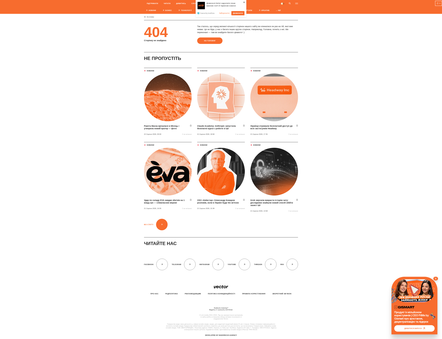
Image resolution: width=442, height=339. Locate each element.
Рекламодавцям (193, 294)
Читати (167, 3)
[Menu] (296, 3)
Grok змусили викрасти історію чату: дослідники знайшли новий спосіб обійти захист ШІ (271, 202)
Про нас (154, 294)
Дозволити (238, 13)
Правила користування (253, 294)
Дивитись (181, 3)
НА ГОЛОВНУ (210, 41)
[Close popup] (435, 278)
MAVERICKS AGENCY (228, 335)
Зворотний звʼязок (282, 294)
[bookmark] (191, 126)
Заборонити (224, 13)
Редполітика (171, 294)
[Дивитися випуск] (414, 290)
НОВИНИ (150, 71)
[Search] (289, 3)
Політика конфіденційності (221, 294)
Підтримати (152, 3)
